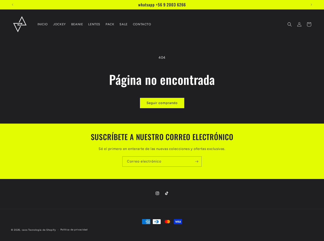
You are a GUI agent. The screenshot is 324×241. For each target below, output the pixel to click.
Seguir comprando (162, 103)
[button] (289, 24)
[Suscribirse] (196, 161)
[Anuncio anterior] (12, 4)
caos (25, 229)
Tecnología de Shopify (42, 229)
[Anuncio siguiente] (311, 4)
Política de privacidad (74, 229)
